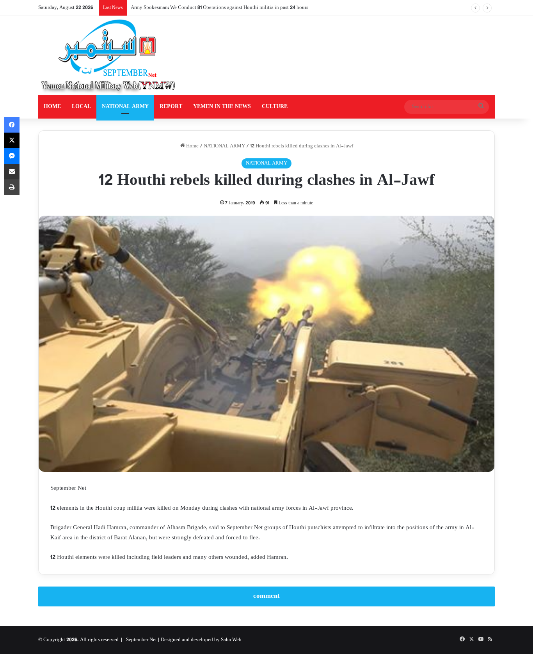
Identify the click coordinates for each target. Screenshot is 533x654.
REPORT (171, 106)
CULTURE (275, 106)
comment (266, 596)
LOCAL (81, 106)
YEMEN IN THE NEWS (222, 106)
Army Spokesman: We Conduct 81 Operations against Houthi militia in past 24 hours (219, 8)
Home (192, 146)
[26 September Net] (108, 55)
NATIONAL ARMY (125, 106)
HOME (52, 106)
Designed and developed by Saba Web (201, 640)
